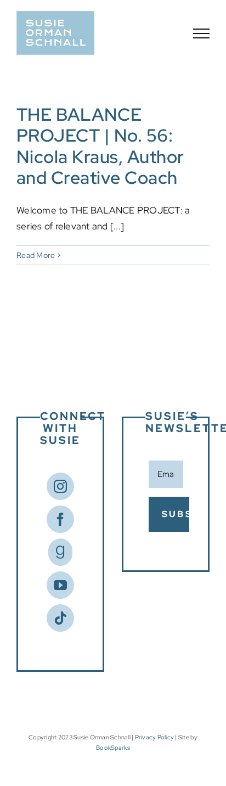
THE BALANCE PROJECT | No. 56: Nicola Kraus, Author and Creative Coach (100, 146)
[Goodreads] (60, 552)
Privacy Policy (154, 737)
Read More (35, 255)
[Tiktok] (60, 618)
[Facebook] (60, 519)
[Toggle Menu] (201, 33)
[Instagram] (60, 486)
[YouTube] (60, 585)
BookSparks (113, 747)
